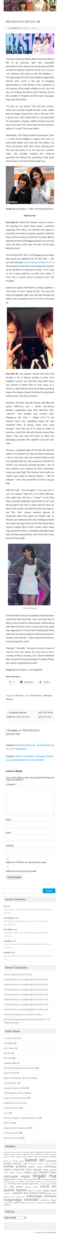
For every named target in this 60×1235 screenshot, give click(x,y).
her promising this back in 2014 (39, 262)
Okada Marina (35, 1181)
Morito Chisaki (16, 1172)
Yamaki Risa (42, 1203)
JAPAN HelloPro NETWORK (16, 1093)
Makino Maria (35, 1167)
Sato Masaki (22, 1183)
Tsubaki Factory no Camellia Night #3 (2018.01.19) (26, 999)
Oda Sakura (46, 1179)
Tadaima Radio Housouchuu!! (17, 1128)
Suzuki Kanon (15, 1190)
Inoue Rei (8, 1161)
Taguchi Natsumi (35, 1191)
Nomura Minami (23, 1179)
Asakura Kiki (8, 1152)
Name (8, 819)
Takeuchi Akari (21, 1193)
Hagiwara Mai (28, 1154)
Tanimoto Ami (9, 1197)
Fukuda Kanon (29, 1152)
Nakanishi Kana (47, 1172)
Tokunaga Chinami (41, 1196)
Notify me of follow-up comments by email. (26, 862)
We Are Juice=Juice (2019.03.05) (18, 974)
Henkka (14, 28)
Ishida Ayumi (18, 1161)
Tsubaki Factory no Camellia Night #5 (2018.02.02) (26, 989)
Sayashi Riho (33, 1184)
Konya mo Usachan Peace (15, 1098)
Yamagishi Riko (31, 1203)
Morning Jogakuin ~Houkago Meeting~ (21, 1118)
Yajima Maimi (20, 1202)
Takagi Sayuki (49, 1190)
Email (8, 832)
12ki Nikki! (8, 1043)
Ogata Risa (14, 1181)
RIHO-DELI (8, 1123)
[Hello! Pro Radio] (30, 10)
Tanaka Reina (51, 1193)
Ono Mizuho (46, 1181)
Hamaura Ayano (41, 1154)
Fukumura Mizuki (42, 1152)
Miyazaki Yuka (40, 1169)
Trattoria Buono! (11, 1133)
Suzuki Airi (48, 1186)
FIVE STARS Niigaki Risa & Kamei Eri (19, 1068)
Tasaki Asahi (20, 1197)
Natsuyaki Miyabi (17, 1176)
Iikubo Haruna (27, 1157)
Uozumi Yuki (8, 1203)
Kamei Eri (35, 1160)
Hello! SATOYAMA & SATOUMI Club (19, 1078)
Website (10, 845)
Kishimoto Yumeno (36, 1164)
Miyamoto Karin (22, 1169)
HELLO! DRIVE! (10, 1073)
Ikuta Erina (38, 1157)
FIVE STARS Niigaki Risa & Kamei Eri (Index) (23, 1014)
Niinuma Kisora (10, 1179)
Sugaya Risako (31, 1187)
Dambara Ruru (17, 1152)
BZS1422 (19, 695)
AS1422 (7, 1053)
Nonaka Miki (35, 1179)
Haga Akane (16, 1154)
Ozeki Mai (12, 1184)
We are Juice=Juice (12, 1138)
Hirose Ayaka (15, 1157)
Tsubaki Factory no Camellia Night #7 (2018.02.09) (26, 979)
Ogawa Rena (24, 1181)
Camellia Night (10, 1063)
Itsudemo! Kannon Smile (14, 1088)
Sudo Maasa (16, 1186)
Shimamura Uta (44, 1184)
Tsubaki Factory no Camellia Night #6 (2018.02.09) (26, 984)
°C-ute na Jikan (10, 1038)
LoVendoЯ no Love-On (14, 1103)
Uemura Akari (48, 1200)
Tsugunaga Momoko (21, 1199)
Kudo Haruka (50, 1164)
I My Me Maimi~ (10, 1083)
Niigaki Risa (44, 1175)
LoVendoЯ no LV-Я (12, 1108)
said (8, 906)
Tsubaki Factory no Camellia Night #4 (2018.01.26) (26, 994)
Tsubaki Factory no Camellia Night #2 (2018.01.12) (26, 1004)
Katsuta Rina (20, 1163)
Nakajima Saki (30, 1172)
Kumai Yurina (36, 695)
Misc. (6, 1113)
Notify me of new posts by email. (21, 871)
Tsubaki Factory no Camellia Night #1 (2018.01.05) (26, 1009)
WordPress (51, 1232)
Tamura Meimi (37, 1193)
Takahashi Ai (8, 1193)
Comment (11, 784)
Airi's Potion (9, 1048)
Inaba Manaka (50, 1157)
